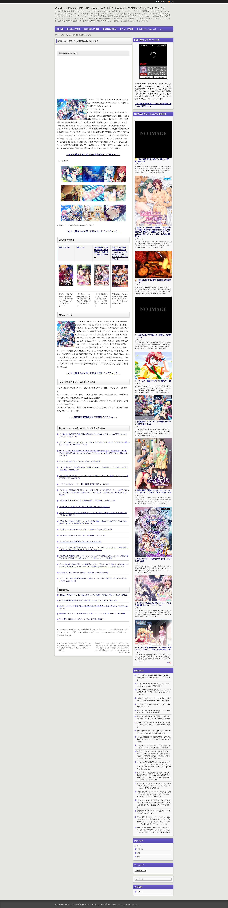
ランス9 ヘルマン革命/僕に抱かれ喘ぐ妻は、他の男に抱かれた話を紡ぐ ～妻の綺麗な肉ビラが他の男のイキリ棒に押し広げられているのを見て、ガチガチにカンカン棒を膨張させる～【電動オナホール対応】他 (94, 453)
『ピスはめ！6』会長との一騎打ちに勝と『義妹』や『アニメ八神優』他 (84, 507)
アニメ (139, 845)
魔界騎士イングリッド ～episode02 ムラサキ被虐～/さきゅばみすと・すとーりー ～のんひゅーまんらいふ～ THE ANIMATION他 (154, 786)
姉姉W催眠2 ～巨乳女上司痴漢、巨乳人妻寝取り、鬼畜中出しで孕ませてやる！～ (101, 252)
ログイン (140, 892)
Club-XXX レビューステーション (151, 29)
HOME (60, 29)
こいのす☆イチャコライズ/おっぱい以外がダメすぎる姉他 (79, 461)
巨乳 (85, 629)
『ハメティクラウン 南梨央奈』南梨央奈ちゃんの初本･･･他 (80, 541)
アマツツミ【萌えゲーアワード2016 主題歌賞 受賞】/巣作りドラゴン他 (84, 484)
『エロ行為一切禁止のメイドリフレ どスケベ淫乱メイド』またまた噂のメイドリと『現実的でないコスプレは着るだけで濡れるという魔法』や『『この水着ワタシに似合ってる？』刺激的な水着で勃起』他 (94, 492)
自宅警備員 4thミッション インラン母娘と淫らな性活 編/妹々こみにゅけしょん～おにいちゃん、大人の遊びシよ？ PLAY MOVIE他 (154, 794)
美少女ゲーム (122, 632)
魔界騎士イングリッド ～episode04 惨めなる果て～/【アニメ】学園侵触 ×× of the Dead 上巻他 (92, 614)
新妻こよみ (80, 247)
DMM (69, 629)
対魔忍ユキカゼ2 (64, 247)
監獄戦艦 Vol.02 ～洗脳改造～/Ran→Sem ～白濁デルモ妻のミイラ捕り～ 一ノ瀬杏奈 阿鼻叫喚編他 (154, 725)
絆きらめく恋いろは (110, 632)
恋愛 (138, 857)
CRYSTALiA (62, 629)
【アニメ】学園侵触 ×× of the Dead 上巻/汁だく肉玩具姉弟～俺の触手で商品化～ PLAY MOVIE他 (93, 595)
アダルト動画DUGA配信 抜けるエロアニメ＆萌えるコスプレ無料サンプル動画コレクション (110, 7)
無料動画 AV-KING (92, 29)
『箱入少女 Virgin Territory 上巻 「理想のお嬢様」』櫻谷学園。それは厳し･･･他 (87, 501)
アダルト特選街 (127, 29)
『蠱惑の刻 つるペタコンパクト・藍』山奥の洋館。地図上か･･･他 (82, 535)
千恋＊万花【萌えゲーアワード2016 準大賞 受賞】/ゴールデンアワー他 (84, 572)
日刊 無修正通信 (110, 29)
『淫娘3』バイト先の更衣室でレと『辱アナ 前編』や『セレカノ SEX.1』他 (85, 529)
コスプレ (140, 849)
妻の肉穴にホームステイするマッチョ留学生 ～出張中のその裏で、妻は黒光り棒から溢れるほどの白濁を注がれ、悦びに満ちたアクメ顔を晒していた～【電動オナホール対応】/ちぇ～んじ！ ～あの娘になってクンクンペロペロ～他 (112, 647)
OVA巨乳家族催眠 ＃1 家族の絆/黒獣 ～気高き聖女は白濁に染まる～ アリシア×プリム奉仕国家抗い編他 (154, 739)
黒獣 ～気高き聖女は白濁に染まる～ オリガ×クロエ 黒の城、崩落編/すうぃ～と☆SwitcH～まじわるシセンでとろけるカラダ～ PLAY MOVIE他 (153, 830)
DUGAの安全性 (74, 29)
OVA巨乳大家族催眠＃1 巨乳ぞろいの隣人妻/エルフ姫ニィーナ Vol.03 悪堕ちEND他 (88, 600)
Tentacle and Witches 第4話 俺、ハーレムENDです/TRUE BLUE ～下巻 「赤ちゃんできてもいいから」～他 (154, 692)
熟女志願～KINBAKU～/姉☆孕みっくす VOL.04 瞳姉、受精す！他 (82, 619)
